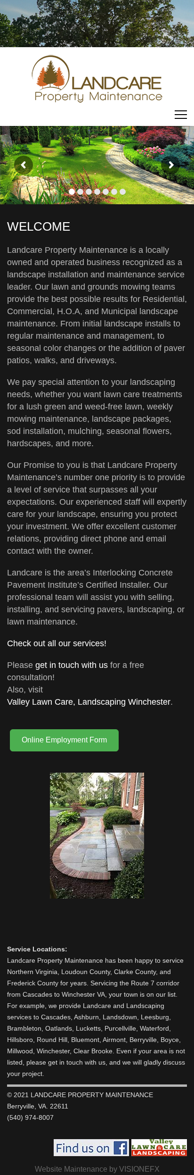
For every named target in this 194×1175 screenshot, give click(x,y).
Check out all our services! (56, 643)
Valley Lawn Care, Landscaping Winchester (88, 702)
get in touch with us (71, 665)
